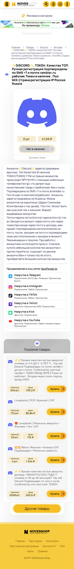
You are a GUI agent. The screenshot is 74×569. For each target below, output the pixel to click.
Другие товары (37, 508)
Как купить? (49, 546)
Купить (54, 389)
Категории (52, 541)
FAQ (62, 546)
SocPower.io (49, 268)
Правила (42, 551)
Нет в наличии (35, 149)
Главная (15, 47)
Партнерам (35, 541)
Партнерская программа (24, 546)
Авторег (58, 47)
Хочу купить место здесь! (37, 33)
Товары (30, 47)
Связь (30, 551)
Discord (44, 47)
